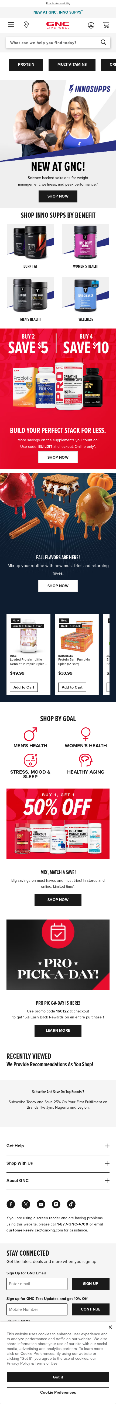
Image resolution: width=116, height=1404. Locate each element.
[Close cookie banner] (110, 1327)
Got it (58, 1377)
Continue (91, 1309)
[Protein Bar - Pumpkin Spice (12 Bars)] (76, 636)
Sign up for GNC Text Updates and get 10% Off (46, 1298)
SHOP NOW (58, 196)
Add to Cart (23, 687)
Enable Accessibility (58, 3)
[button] (11, 25)
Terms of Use (46, 1363)
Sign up (90, 1283)
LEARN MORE (58, 1030)
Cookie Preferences (58, 1392)
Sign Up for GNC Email (26, 1273)
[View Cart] (108, 23)
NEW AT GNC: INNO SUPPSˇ (58, 12)
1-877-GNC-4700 (72, 1224)
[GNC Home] (57, 25)
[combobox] (58, 42)
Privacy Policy (18, 1363)
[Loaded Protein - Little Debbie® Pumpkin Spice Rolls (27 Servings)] (28, 636)
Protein (26, 64)
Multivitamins (72, 64)
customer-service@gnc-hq (30, 1230)
